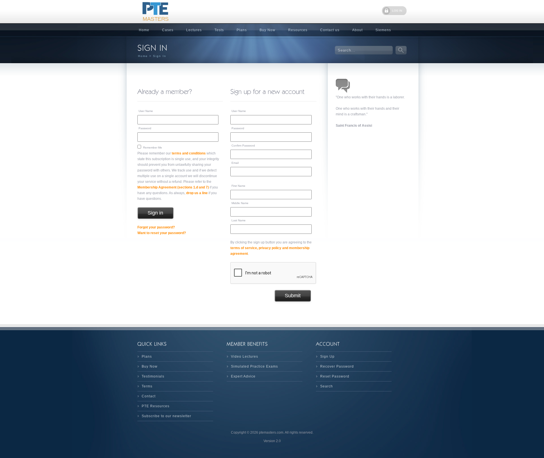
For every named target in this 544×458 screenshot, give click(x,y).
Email (235, 162)
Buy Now (267, 30)
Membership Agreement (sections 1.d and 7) (173, 187)
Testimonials (153, 376)
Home (144, 30)
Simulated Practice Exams (254, 366)
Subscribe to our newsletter (166, 416)
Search (326, 386)
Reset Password (334, 376)
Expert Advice (243, 376)
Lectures (194, 30)
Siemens (383, 30)
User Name (146, 111)
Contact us (329, 30)
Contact (149, 396)
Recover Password (337, 366)
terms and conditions (189, 153)
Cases (167, 30)
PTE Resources (155, 406)
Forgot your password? (156, 227)
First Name (238, 185)
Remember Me (152, 147)
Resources (297, 30)
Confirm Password (243, 145)
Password (145, 128)
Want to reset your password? (161, 233)
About (357, 30)
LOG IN (397, 10)
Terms (147, 386)
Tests (219, 30)
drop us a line (197, 193)
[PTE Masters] (179, 11)
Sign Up (327, 357)
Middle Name (239, 203)
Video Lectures (244, 357)
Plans (242, 30)
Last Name (238, 220)
